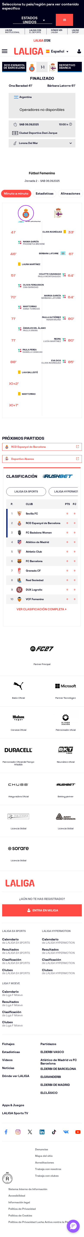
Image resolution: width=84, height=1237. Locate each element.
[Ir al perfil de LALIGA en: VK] (66, 1132)
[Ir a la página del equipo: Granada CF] (19, 570)
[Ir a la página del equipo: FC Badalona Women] (19, 532)
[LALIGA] (28, 51)
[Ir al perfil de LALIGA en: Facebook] (6, 1132)
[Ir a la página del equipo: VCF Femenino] (19, 599)
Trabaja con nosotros (48, 1169)
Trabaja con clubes (47, 1175)
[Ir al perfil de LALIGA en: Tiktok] (54, 1132)
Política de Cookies (20, 1215)
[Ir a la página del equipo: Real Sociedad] (19, 580)
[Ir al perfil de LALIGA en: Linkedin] (42, 1132)
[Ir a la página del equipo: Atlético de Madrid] (19, 542)
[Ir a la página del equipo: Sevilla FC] (19, 513)
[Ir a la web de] (57, 476)
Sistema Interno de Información (27, 1189)
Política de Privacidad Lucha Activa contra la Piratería (42, 1222)
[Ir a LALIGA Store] (42, 40)
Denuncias (41, 1149)
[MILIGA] (77, 51)
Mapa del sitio (44, 1155)
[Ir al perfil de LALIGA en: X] (30, 1132)
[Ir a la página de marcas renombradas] (17, 1178)
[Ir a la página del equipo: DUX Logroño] (19, 590)
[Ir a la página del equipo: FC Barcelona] (19, 561)
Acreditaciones (44, 1162)
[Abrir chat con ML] (73, 1226)
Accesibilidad (16, 1195)
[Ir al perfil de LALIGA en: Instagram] (18, 1132)
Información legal (19, 1202)
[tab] (26, 491)
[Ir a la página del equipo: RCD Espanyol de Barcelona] (19, 523)
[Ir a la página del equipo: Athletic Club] (19, 551)
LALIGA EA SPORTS (26, 491)
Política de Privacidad (22, 1208)
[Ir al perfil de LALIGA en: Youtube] (78, 1132)
